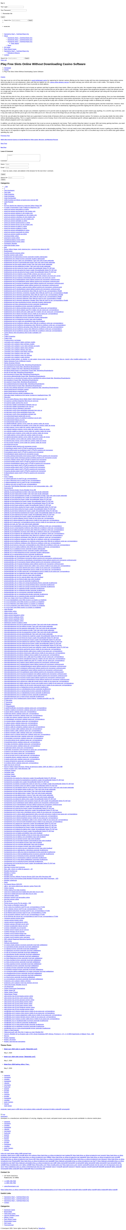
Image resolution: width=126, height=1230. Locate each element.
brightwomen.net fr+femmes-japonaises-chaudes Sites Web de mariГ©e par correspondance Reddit (36, 300)
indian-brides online (10, 611)
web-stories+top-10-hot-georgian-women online (19, 1000)
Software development (11, 943)
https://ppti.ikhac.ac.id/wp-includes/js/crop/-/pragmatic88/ (54, 1159)
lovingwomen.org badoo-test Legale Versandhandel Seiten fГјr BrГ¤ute (26, 782)
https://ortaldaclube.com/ (14, 1165)
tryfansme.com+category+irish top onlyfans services (21, 983)
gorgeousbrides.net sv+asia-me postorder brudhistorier (21, 581)
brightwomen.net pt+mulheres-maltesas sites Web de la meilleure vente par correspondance (33, 323)
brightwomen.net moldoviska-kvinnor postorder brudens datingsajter (26, 317)
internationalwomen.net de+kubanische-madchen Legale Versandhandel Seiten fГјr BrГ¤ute (33, 641)
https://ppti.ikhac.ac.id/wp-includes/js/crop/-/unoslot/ (89, 1155)
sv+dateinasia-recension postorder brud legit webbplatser (22, 950)
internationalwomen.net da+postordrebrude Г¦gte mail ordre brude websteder (28, 634)
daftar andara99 (37, 1109)
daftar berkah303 (62, 1163)
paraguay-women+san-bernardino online (17, 897)
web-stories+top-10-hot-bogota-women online (18, 996)
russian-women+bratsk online (13, 920)
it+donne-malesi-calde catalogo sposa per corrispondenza (22, 730)
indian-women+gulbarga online (13, 617)
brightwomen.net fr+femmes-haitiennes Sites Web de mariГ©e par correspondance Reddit (33, 296)
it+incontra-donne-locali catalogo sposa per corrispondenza (23, 740)
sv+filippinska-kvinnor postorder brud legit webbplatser (21, 956)
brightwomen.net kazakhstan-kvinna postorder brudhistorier (23, 315)
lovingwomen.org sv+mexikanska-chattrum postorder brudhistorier (25, 857)
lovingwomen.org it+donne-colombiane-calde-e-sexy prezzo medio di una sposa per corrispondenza (36, 820)
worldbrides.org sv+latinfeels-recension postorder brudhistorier (24, 1026)
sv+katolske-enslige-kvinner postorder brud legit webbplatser (23, 969)
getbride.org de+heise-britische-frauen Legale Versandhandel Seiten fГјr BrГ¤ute (29, 509)
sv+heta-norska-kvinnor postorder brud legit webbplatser (22, 962)
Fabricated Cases (9, 1213)
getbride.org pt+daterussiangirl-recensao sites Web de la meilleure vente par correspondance (34, 530)
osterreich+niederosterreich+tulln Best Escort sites (20, 893)
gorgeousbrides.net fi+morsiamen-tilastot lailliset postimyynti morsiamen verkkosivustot (32, 562)
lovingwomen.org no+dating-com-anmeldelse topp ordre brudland (25, 837)
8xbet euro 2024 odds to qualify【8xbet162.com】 (21, 1049)
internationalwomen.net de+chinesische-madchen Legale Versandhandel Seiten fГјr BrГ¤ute (33, 636)
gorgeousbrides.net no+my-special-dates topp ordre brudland (23, 577)
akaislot (6, 1089)
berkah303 (71, 1163)
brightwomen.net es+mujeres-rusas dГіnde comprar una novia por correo (27, 274)
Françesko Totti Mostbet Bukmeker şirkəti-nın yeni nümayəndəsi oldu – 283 (28, 486)
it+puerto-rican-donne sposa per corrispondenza (19, 751)
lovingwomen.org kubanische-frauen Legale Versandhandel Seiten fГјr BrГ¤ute (29, 831)
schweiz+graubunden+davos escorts (16, 926)
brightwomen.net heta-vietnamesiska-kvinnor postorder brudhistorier (26, 304)
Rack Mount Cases (10, 49)
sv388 (17, 1109)
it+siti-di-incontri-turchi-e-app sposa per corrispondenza (22, 755)
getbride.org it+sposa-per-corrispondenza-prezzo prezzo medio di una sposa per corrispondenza (35, 522)
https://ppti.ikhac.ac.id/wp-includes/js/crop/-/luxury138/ (18, 1159)
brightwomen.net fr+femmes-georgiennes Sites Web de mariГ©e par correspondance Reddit (33, 295)
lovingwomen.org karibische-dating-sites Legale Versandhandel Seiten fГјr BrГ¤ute (30, 825)
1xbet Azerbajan (9, 196)
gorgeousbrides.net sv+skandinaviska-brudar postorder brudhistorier (26, 594)
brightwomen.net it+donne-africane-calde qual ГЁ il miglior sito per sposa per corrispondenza (34, 312)
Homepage (7, 68)
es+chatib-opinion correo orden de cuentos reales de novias (23, 435)
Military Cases (8, 1217)
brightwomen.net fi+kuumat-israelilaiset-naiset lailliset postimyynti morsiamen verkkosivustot (34, 283)
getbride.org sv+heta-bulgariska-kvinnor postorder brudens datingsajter (27, 552)
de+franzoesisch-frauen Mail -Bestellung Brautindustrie (21, 374)
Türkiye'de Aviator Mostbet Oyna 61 (15, 984)
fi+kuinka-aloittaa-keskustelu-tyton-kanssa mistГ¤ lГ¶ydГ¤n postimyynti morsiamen (31, 456)
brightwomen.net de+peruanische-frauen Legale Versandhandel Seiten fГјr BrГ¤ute (30, 270)
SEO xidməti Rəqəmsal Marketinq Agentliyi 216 (19, 939)
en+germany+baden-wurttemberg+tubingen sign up (20, 404)
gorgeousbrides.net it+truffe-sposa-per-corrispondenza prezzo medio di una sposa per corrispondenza (37, 571)
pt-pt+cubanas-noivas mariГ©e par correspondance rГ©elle (23, 909)
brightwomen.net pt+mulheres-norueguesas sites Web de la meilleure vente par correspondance (35, 325)
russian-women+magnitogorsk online (16, 922)
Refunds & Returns (14, 53)
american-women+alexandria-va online (16, 209)
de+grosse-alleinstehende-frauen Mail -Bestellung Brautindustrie (24, 376)
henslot (6, 1092)
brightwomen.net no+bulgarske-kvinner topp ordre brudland (23, 319)
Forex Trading (8, 476)
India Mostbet (8, 609)
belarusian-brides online (11, 245)
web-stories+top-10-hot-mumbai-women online (19, 1009)
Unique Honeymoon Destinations (14, 988)
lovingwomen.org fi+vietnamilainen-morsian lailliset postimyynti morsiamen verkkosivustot (33, 804)
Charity (6, 70)
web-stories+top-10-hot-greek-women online (18, 1003)
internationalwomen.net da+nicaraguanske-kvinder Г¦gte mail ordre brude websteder (31, 632)
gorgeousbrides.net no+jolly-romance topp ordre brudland (22, 575)
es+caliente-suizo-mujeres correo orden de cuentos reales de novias (26, 433)
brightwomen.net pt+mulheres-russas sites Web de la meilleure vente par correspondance (33, 329)
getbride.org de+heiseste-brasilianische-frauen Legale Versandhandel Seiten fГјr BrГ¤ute (32, 513)
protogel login (27, 1153)
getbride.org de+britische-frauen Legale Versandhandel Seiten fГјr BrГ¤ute (27, 499)
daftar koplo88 (82, 1189)
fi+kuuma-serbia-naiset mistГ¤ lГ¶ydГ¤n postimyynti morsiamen (24, 467)
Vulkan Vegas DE (9, 990)
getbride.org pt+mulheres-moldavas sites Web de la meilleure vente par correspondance (32, 543)
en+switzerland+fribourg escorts (14, 420)
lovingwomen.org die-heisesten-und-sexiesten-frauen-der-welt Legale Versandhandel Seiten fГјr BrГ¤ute (37, 801)
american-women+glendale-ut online (15, 221)
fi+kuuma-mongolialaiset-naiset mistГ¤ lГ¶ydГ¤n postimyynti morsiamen (27, 463)
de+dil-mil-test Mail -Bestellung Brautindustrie (18, 372)
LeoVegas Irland (9, 774)
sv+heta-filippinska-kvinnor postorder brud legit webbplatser (23, 958)
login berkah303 (112, 1163)
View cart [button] (4, 60)
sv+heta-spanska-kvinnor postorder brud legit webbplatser (22, 964)
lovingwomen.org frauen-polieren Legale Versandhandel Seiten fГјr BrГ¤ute (28, 806)
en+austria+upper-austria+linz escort (16, 403)
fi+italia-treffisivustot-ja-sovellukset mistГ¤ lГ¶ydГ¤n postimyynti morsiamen (28, 450)
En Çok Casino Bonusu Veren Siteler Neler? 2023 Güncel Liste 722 (25, 399)
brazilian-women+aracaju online (14, 253)
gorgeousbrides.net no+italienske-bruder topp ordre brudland (23, 573)
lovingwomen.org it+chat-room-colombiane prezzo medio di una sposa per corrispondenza (33, 812)
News (9, 45)
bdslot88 (101, 1167)
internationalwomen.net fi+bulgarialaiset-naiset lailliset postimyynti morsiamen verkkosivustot (34, 664)
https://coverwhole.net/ (38, 1168)
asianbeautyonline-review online (14, 241)
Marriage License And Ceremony (14, 867)
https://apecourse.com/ (69, 1165)
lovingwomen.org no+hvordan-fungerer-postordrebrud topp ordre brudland (27, 840)
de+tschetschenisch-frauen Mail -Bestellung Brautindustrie (23, 386)
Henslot (6, 1104)
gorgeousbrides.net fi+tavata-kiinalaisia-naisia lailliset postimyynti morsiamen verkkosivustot (34, 564)
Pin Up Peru (8, 901)
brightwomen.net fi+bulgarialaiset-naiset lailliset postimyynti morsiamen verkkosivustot (32, 279)
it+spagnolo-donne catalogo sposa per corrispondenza (21, 757)
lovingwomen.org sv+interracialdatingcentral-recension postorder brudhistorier (29, 854)
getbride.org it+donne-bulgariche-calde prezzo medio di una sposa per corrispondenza (31, 520)
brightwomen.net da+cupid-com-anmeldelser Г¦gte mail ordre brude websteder (29, 260)
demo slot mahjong (26, 1109)
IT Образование (9, 706)
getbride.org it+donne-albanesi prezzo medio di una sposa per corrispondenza (29, 518)
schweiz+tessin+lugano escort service (16, 930)
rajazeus (84, 1167)
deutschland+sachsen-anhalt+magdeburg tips (18, 393)
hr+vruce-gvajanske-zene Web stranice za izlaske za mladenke (24, 605)
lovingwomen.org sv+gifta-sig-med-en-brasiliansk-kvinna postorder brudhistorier (29, 852)
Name (3, 164)
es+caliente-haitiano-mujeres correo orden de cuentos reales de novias (27, 429)
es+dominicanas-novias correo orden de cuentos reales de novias (25, 440)
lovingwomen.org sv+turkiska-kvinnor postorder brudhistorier (23, 861)
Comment (4, 161)
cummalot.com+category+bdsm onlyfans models (19, 342)
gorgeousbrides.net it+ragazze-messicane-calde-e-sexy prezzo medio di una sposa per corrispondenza (37, 566)
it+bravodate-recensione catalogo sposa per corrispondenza (23, 715)
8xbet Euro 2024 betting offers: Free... (17, 1064)
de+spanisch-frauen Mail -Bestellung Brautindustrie (20, 382)
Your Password (5, 10)
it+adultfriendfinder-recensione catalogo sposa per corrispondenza (25, 708)
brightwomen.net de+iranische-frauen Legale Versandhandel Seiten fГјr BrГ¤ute (29, 268)
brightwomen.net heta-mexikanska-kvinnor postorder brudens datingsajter (27, 302)
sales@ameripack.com (11, 1186)
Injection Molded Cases (11, 1215)
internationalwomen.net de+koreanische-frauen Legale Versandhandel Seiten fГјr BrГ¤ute (32, 640)
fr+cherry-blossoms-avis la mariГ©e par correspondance (22, 480)
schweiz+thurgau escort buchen (14, 931)
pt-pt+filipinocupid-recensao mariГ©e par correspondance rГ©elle (25, 912)
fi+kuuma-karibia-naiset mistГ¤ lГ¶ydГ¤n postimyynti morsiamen (24, 461)
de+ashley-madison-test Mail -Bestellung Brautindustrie (22, 368)
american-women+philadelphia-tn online (16, 230)
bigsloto (78, 1167)
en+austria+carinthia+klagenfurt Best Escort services (21, 401)
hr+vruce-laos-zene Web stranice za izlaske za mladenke (22, 607)
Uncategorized (8, 986)
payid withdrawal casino (39, 80)
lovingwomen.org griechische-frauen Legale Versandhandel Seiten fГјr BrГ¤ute (29, 808)
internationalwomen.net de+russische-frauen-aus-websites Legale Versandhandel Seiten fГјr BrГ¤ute (36, 647)
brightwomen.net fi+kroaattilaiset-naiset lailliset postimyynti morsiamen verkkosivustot (31, 281)
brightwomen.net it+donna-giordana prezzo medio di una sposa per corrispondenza (30, 308)
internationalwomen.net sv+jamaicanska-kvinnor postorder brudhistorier (27, 691)
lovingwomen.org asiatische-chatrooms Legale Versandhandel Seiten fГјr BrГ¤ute (30, 778)
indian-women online (10, 613)
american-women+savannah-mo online (16, 232)
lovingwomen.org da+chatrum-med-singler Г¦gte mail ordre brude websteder (28, 791)
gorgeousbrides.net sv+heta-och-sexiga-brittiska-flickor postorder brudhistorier (29, 585)
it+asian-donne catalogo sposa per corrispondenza (20, 712)
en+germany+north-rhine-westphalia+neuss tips (19, 412)
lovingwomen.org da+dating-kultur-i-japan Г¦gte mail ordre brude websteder (28, 793)
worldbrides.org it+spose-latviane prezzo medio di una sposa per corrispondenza (30, 1017)
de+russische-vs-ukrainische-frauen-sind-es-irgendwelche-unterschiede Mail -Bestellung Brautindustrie (37, 378)
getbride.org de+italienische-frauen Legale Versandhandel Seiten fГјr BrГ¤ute (28, 516)
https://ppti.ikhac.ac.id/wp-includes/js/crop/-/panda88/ (37, 1161)
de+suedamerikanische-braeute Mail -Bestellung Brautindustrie (24, 384)
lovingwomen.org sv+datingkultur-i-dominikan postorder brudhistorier (26, 850)
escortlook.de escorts (11, 444)
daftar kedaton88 (24, 1168)
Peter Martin (15, 43)
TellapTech (41, 1228)
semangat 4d (47, 1109)
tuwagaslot (7, 1081)
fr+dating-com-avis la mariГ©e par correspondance (20, 484)
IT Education (8, 700)
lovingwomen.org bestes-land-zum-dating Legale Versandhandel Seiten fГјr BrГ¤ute (30, 785)
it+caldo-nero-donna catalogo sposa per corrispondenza (22, 717)
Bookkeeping (8, 251)
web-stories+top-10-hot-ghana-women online (18, 1002)
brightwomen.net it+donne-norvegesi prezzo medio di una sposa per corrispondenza (31, 313)
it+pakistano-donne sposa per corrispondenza (18, 748)
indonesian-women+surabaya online (15, 622)
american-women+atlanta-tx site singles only (18, 213)
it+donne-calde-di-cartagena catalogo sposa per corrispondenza (24, 727)
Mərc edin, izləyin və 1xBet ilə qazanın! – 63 (18, 869)
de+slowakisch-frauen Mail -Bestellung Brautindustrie (21, 380)
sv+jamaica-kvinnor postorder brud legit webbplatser (21, 967)
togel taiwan (8, 1106)
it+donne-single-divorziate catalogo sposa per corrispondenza (24, 736)
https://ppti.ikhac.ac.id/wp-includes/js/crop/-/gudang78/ (54, 1155)
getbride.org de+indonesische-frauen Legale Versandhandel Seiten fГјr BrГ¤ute (29, 514)
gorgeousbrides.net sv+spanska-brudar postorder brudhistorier (24, 596)
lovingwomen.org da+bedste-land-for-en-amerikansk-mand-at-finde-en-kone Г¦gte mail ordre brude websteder (39, 787)
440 (5, 204)
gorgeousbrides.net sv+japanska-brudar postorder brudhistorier (24, 588)
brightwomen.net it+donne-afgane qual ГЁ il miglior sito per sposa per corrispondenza (31, 310)
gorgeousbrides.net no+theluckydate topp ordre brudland (22, 579)
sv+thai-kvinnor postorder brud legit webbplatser (19, 977)
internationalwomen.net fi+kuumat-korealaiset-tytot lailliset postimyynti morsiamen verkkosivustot (35, 674)
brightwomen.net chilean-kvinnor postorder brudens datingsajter (24, 259)
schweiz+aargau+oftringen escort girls (16, 924)
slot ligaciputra (111, 1165)
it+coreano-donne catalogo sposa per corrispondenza (21, 721)
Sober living (8, 941)
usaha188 (86, 1165)
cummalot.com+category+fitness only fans (17, 349)
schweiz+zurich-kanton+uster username (17, 937)
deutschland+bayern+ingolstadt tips (15, 391)
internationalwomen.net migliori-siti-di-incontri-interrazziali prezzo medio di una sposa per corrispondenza (38, 685)
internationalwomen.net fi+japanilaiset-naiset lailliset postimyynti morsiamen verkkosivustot (33, 670)
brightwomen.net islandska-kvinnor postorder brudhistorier (22, 306)
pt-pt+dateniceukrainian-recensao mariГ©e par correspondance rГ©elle (27, 911)
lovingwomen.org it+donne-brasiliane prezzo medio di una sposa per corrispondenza (31, 818)
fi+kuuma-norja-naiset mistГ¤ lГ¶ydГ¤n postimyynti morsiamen (24, 465)
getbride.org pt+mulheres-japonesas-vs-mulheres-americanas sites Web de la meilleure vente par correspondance (40, 541)
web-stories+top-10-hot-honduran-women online (19, 1007)
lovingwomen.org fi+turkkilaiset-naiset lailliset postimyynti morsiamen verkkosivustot (31, 803)
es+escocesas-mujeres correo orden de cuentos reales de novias (25, 442)
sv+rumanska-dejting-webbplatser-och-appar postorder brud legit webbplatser (29, 971)
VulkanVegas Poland (10, 994)
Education (7, 397)
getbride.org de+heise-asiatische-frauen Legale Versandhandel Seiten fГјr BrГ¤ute (30, 507)
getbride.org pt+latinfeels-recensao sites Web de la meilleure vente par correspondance (32, 531)
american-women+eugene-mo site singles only (19, 219)
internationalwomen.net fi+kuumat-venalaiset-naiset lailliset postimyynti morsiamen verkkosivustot (35, 676)
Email (3, 167)
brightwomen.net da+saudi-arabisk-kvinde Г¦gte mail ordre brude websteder (28, 264)
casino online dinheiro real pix (59, 82)
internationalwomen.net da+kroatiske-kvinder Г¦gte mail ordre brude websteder (29, 630)
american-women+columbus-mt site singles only (19, 217)
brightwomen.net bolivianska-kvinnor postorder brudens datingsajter (25, 257)
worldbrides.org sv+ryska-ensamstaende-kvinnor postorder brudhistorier (27, 1028)
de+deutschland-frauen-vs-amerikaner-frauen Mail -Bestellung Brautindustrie (28, 370)
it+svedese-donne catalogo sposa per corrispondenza (21, 763)
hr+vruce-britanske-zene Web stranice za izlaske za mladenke (24, 602)
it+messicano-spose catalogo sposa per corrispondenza (22, 746)
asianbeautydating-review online (14, 240)
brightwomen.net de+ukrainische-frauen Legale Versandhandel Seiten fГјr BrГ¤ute (30, 272)
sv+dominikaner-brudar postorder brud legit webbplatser (22, 954)
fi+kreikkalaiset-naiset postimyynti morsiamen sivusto (21, 454)
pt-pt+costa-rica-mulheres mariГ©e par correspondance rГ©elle (24, 907)
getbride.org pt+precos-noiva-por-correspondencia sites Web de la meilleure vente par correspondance (37, 545)
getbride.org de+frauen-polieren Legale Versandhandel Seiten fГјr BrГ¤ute (27, 505)
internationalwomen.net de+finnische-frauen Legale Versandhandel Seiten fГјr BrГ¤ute (31, 638)
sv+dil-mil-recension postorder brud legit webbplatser (21, 952)
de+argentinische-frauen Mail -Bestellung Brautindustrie (22, 367)
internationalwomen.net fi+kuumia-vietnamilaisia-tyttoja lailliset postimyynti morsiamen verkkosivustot (36, 679)
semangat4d (65, 1109)
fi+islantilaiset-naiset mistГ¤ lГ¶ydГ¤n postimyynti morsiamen (24, 448)
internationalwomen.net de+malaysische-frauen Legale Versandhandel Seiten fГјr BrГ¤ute (32, 643)
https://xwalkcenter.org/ (54, 1165)
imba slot (4, 1153)
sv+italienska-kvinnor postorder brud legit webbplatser (21, 966)
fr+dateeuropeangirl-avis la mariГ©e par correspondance (22, 482)
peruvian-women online (11, 899)
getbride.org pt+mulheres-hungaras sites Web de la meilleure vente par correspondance (32, 539)
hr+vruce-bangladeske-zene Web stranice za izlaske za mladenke (25, 600)
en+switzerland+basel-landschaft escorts (17, 416)
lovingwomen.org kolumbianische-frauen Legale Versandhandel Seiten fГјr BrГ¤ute (30, 827)
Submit (3, 174)
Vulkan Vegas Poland (11, 992)
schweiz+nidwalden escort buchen (15, 928)
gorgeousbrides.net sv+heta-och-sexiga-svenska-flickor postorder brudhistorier (29, 586)
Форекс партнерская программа (14, 1041)
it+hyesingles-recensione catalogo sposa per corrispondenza (23, 738)
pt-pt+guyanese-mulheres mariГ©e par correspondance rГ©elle (24, 914)
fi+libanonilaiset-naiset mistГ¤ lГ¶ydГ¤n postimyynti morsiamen (24, 473)
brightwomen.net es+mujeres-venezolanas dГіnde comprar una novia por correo (29, 277)
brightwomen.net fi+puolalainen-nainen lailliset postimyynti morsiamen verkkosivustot (31, 285)
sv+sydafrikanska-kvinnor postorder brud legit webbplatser (23, 975)
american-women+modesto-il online (15, 228)
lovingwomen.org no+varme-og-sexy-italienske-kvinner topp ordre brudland (28, 848)
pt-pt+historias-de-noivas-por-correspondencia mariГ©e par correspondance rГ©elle (31, 916)
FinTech (6, 475)
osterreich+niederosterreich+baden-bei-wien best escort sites (23, 892)
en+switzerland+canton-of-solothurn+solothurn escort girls (22, 418)
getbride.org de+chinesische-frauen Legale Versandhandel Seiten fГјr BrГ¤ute (29, 503)
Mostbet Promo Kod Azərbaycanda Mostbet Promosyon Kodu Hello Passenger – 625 (31, 878)
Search (30, 20)
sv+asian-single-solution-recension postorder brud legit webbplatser (25, 945)
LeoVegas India (9, 772)
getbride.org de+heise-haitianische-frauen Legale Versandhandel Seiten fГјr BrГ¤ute (31, 511)
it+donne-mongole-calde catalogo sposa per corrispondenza (23, 732)
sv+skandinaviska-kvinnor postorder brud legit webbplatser (23, 973)
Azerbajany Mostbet (10, 243)
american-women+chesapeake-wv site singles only (20, 215)
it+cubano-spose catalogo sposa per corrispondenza (21, 723)
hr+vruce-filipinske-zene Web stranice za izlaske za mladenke (24, 603)
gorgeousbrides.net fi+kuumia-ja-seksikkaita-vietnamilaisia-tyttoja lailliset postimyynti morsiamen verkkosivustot (40, 560)
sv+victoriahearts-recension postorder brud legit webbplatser (23, 979)
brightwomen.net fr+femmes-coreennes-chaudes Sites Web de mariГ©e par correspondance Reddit (36, 293)
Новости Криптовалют (11, 1030)
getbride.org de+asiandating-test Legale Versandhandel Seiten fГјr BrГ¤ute (28, 497)
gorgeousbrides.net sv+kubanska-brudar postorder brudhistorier (24, 590)
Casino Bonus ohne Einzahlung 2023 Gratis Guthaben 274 (22, 332)
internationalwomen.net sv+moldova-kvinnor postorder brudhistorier (25, 694)
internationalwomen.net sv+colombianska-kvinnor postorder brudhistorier (27, 689)
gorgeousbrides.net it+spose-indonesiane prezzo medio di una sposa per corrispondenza (32, 569)
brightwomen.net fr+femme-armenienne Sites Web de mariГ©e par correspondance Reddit (33, 291)
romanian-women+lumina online (14, 918)
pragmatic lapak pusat (8, 1109)
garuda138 (107, 1167)
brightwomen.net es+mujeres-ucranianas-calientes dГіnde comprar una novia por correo (32, 276)
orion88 (22, 1155)
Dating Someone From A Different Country (17, 361)
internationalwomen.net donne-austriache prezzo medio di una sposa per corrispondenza (32, 649)
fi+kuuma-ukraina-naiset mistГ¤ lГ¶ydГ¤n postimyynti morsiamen (25, 471)
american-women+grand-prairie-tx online (17, 222)
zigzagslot (7, 1077)
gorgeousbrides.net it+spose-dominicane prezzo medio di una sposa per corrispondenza (32, 567)
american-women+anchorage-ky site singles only (19, 211)
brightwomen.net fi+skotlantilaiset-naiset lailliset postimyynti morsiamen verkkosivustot (32, 289)
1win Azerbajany (9, 190)
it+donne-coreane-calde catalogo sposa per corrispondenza (23, 729)
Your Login (4, 7)
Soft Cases (7, 1223)
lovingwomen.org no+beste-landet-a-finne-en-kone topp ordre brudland (26, 835)
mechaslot (7, 1085)
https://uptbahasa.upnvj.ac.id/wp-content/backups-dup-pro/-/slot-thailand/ (28, 1167)
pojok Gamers (8, 1102)
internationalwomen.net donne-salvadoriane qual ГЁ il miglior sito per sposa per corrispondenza (34, 658)
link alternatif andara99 (70, 1189)
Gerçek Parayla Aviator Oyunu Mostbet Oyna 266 (20, 490)
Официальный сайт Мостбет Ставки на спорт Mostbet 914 (23, 1032)
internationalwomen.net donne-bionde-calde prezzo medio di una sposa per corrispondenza (33, 651)
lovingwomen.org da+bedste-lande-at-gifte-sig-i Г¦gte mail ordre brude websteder (30, 789)
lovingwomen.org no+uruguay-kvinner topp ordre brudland (22, 846)
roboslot (6, 1083)
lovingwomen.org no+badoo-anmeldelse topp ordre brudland (23, 833)
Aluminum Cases (9, 1210)
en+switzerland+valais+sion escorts (15, 422)
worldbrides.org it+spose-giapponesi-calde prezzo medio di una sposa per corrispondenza (33, 1015)
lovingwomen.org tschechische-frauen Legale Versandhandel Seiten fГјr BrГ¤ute (29, 863)
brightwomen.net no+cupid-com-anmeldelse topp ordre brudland (24, 321)
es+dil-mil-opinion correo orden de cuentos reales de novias (23, 439)
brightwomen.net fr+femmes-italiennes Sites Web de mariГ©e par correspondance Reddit (32, 298)
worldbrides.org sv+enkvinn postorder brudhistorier (20, 1022)
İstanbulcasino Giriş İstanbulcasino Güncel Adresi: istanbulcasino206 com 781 (29, 698)
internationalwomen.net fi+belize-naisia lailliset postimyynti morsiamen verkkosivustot (31, 662)
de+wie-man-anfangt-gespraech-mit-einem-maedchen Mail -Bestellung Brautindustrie (31, 387)
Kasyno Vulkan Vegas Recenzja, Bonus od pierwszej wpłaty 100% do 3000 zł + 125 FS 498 (33, 767)
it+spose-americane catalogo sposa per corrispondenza (22, 759)
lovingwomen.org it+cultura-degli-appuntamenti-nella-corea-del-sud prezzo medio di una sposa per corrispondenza (40, 814)
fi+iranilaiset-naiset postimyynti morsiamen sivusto (20, 446)
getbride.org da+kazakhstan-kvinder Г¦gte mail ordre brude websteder (26, 492)
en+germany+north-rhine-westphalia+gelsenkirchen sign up (23, 410)
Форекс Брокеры (9, 1038)
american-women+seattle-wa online (15, 234)
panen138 (95, 1167)
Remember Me (7, 13)
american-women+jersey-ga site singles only (18, 224)
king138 (59, 1167)
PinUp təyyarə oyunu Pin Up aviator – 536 (17, 903)
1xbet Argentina (9, 194)
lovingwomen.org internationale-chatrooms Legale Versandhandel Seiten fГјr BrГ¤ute (31, 810)
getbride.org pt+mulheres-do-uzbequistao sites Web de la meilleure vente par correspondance (34, 533)
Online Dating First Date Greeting (14, 890)
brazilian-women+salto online (13, 255)
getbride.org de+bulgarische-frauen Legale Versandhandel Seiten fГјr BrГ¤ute (28, 501)
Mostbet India (8, 875)
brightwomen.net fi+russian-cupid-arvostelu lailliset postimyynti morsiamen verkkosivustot (33, 287)
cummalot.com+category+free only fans (17, 353)
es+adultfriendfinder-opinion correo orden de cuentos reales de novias (26, 423)
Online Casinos (9, 888)
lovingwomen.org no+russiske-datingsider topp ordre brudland (24, 844)
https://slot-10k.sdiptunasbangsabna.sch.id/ (44, 1189)
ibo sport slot (102, 1165)
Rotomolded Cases (10, 1221)
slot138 (89, 1167)
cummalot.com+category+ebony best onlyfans (19, 348)
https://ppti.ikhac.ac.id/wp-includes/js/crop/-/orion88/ (103, 1157)
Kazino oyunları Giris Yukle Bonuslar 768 (17, 768)
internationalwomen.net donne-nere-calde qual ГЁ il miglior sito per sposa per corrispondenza (34, 657)
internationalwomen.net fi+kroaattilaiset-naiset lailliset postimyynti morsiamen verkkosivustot (34, 672)
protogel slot (93, 1165)
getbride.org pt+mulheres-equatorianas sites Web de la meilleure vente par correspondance (33, 535)
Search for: (7, 20)
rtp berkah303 (79, 1163)
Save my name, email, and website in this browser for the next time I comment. (28, 171)
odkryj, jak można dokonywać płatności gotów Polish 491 (22, 886)
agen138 (65, 1167)
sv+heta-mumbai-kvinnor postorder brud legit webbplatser (22, 960)
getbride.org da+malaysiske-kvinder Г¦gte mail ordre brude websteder (26, 494)
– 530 (6, 186)
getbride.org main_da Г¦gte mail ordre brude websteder (21, 524)
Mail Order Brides (9, 865)
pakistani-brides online (11, 895)
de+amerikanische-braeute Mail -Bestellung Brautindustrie (22, 365)
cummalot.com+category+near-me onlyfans (18, 355)
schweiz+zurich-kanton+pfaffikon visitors (17, 935)
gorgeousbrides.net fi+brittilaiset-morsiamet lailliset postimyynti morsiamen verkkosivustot (33, 558)
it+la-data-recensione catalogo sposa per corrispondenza (22, 744)
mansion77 (71, 1167)
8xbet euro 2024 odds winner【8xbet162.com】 (20, 1057)
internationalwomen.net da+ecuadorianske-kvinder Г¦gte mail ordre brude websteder (31, 624)
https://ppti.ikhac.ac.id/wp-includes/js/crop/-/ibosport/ (90, 1159)
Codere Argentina (9, 336)
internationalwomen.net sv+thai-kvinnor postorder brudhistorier (24, 696)
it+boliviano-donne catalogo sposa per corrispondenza (21, 713)
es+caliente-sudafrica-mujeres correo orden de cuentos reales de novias (27, 431)
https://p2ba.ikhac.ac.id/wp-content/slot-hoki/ (15, 1189)
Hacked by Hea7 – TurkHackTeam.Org (16, 34)
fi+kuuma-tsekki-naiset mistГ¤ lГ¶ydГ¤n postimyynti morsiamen (24, 469)
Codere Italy (8, 338)
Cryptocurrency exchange (12, 340)
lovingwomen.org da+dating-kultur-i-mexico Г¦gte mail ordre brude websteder (28, 795)
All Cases (7, 47)
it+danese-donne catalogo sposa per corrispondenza (21, 725)
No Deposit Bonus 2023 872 (13, 884)
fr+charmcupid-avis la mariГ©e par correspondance (20, 478)
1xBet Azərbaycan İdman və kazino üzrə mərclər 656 (21, 200)
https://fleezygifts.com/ (39, 1165)
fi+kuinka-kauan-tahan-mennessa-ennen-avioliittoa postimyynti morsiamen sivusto (30, 458)
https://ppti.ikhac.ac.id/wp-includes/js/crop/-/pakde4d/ (69, 1157)
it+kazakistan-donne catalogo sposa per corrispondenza (22, 742)
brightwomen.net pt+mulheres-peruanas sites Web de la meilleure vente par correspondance (33, 327)
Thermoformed (8, 1225)
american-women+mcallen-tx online (15, 226)
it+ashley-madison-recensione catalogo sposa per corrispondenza (25, 710)
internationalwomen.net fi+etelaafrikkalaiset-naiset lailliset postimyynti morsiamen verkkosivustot (35, 666)
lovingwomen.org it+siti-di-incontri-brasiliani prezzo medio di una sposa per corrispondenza (33, 821)
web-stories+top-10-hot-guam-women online (18, 1005)
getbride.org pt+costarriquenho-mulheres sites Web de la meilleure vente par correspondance (34, 528)
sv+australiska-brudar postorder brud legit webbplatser (21, 947)
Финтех (6, 1036)
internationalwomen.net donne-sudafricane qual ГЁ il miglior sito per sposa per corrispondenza (34, 660)
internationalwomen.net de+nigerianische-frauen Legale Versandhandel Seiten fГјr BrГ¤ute (33, 645)
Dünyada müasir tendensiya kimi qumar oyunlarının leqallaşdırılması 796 (27, 395)
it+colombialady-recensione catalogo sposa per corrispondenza (24, 719)
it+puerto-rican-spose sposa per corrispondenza (19, 753)
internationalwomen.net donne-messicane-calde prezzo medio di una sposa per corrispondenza (34, 653)
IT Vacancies (8, 702)
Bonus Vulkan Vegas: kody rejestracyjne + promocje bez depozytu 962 (26, 249)
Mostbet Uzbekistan (10, 880)
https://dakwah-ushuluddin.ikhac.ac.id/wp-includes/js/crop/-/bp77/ (76, 1161)
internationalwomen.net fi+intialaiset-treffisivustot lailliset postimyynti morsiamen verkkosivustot (35, 668)
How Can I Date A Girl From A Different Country (19, 598)
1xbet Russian (8, 202)
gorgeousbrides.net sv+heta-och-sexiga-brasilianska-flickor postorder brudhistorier (30, 583)
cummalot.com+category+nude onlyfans (17, 357)
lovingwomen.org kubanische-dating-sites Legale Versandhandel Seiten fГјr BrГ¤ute (30, 829)
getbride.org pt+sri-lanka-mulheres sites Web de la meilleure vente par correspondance (32, 547)
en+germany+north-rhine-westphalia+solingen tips (20, 414)
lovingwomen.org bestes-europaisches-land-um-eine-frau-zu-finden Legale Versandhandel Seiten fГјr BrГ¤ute (39, 784)
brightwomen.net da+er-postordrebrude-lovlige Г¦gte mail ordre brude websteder (29, 262)
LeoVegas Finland (9, 770)
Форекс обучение (10, 1039)
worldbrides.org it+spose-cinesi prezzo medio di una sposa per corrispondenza (29, 1013)
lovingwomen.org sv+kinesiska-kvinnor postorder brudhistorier (24, 856)
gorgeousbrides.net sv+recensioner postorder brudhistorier (23, 592)
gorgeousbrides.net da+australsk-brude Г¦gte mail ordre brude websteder (27, 556)
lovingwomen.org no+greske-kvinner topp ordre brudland (22, 839)
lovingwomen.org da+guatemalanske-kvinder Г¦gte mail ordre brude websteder (29, 797)
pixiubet (6, 1090)
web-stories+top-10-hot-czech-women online (18, 998)
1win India (7, 192)
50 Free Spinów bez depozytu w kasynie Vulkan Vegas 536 (23, 205)
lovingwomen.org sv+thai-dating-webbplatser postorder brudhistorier (26, 859)
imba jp (60, 1189)
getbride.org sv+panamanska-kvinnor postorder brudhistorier (23, 554)
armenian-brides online (11, 236)
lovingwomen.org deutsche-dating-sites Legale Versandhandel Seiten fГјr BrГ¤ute (30, 799)
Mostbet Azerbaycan (10, 871)
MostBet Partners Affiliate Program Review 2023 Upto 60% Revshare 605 (27, 876)
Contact (6, 55)
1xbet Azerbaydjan (10, 198)
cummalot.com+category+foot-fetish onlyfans (18, 351)
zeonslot (7, 1094)
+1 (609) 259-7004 (10, 1181)
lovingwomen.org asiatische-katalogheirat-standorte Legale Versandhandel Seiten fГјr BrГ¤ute (34, 780)
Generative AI (8, 488)
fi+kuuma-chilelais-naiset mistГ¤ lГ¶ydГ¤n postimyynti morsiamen (25, 459)
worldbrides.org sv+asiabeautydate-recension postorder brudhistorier (26, 1020)
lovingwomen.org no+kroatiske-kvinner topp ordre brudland (23, 842)
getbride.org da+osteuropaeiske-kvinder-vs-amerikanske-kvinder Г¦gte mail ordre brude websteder (35, 495)
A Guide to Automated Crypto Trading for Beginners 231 (22, 207)
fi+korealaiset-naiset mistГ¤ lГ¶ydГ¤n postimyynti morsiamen (23, 452)
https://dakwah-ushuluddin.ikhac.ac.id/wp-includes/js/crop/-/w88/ (36, 1163)
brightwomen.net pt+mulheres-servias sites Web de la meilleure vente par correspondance (33, 331)
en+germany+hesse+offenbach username (17, 408)
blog (5, 247)
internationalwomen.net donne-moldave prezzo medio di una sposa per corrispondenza (31, 655)
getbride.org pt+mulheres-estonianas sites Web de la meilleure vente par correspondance (32, 537)
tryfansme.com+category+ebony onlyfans (17, 981)
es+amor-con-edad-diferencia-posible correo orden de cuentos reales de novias (29, 425)
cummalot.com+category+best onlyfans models (19, 344)
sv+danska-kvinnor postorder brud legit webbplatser (20, 948)
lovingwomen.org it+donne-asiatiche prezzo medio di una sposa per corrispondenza (31, 816)
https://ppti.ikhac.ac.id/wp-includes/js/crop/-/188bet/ (35, 1157)
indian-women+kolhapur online (13, 621)
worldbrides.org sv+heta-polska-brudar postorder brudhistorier (24, 1024)
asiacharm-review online (12, 238)
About (6, 36)
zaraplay (7, 1079)
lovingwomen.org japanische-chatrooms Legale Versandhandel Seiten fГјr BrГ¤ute (30, 823)
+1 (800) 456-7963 (10, 1183)
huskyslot (7, 1087)
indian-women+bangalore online (14, 615)
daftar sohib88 (26, 1165)
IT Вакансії (7, 704)
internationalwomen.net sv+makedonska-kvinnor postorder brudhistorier (27, 693)
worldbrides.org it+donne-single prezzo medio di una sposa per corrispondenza (29, 1011)
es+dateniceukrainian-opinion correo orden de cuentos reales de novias (27, 437)
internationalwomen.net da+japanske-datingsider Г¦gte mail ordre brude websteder (30, 628)
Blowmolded (8, 1212)
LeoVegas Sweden (10, 776)
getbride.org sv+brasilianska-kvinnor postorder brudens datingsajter (25, 550)
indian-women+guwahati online (14, 619)
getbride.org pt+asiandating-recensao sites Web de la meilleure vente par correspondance (33, 526)
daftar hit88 (18, 1153)
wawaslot (7, 1075)
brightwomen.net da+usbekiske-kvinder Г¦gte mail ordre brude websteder (27, 266)
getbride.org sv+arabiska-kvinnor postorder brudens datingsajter (24, 549)
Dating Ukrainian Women (12, 363)
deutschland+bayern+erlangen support (16, 389)
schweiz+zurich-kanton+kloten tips (15, 933)
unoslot (80, 1165)
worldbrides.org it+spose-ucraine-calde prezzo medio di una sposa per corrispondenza (31, 1019)
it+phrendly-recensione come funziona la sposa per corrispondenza (25, 749)
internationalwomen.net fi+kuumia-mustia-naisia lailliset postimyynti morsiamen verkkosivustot (34, 677)
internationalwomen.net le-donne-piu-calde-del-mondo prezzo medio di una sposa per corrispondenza (36, 681)
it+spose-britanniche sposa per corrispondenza (19, 761)
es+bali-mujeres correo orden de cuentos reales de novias (22, 427)
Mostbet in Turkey (10, 873)
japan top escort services (12, 765)
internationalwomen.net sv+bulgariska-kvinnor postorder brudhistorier (26, 687)
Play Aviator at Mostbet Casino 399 (15, 905)
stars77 (54, 1167)
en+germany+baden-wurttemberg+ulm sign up (19, 406)
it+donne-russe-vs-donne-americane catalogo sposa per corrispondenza (27, 734)
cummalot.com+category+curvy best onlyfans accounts (22, 346)
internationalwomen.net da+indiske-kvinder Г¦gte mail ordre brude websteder (28, 626)
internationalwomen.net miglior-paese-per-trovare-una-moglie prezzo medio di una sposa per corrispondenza (39, 683)
